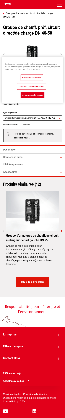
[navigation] (59, 4)
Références (9, 373)
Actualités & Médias (13, 381)
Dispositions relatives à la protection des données (29, 398)
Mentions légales (12, 394)
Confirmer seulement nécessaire (31, 86)
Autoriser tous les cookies (32, 95)
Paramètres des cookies (31, 77)
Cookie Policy (10, 401)
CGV (22, 401)
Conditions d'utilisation (35, 394)
